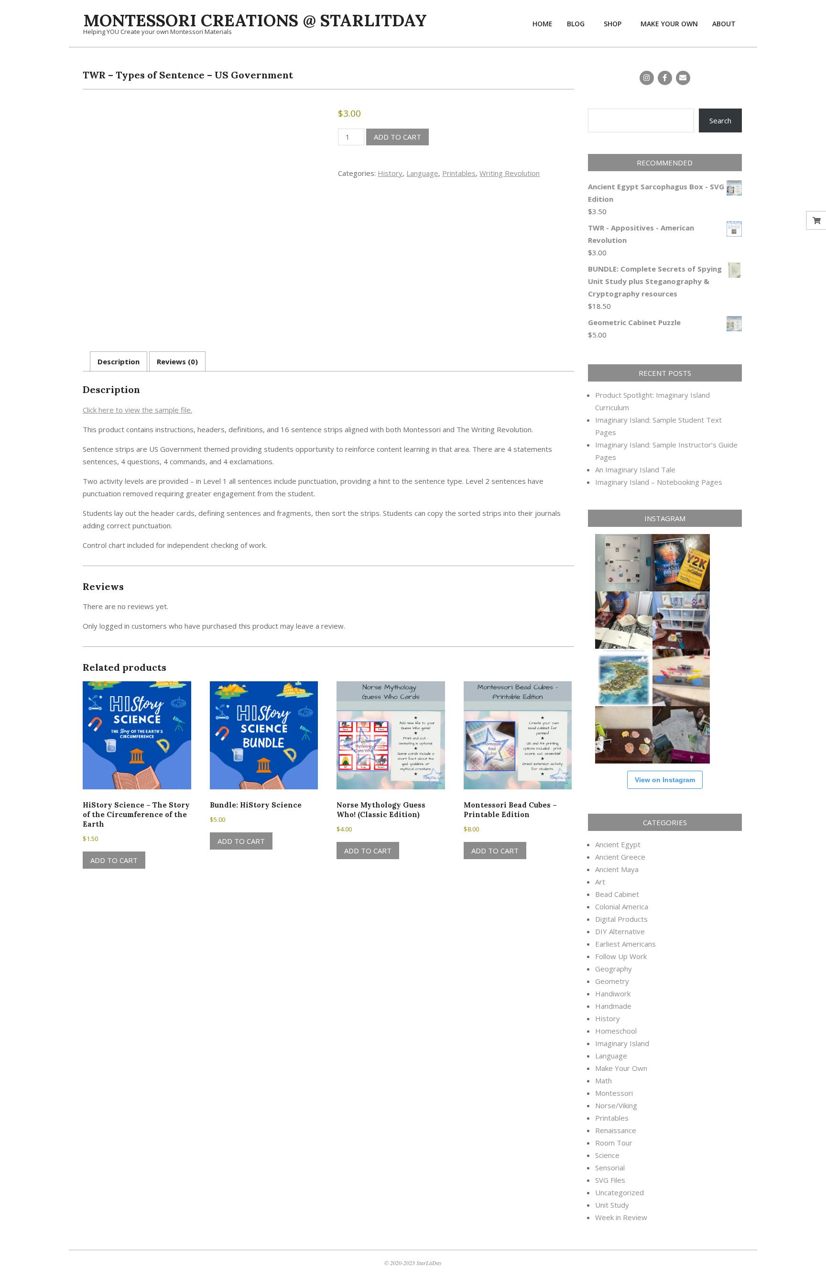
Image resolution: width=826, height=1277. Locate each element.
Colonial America (621, 906)
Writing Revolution (509, 173)
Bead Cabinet (617, 894)
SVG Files (610, 1180)
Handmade (613, 1006)
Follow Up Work (621, 956)
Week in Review (621, 1217)
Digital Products (621, 919)
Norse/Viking (616, 1105)
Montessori (614, 1093)
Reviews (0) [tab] (177, 361)
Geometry (612, 981)
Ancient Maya (617, 869)
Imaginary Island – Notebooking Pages (658, 482)
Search (720, 120)
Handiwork (612, 993)
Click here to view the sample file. (137, 410)
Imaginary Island (622, 1043)
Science (607, 1155)
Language (422, 173)
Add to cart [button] (114, 860)
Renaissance (615, 1130)
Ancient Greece (620, 857)
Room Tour (613, 1142)
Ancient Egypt (618, 844)
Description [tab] (119, 361)
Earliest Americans (625, 944)
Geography (613, 968)
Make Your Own (621, 1068)
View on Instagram (665, 780)
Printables (459, 173)
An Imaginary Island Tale (635, 469)
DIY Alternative (620, 931)
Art (600, 881)
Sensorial (610, 1167)
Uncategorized (619, 1192)
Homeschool (616, 1031)
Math (603, 1080)
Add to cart (397, 137)
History (390, 173)
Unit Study (612, 1205)
